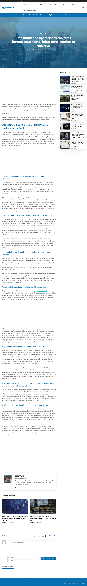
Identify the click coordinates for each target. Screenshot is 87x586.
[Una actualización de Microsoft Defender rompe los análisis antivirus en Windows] (65, 89)
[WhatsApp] (35, 73)
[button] (83, 8)
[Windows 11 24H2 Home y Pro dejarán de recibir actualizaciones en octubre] (65, 108)
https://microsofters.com (20, 478)
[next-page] (6, 526)
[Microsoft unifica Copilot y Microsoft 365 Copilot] (65, 126)
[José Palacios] (8, 482)
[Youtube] (84, 1)
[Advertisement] (29, 90)
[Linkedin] (38, 73)
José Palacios (56, 49)
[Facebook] (79, 1)
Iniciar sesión (52, 536)
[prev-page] (3, 526)
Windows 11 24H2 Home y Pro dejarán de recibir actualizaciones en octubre (77, 107)
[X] (82, 1)
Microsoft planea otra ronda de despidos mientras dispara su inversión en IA (43, 518)
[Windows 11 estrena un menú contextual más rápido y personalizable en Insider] (65, 117)
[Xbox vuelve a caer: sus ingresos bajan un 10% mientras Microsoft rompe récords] (15, 506)
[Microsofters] (11, 7)
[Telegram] (42, 73)
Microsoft (43, 34)
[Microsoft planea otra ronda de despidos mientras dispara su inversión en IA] (43, 506)
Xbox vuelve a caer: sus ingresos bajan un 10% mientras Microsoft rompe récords (15, 518)
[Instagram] (80, 1)
